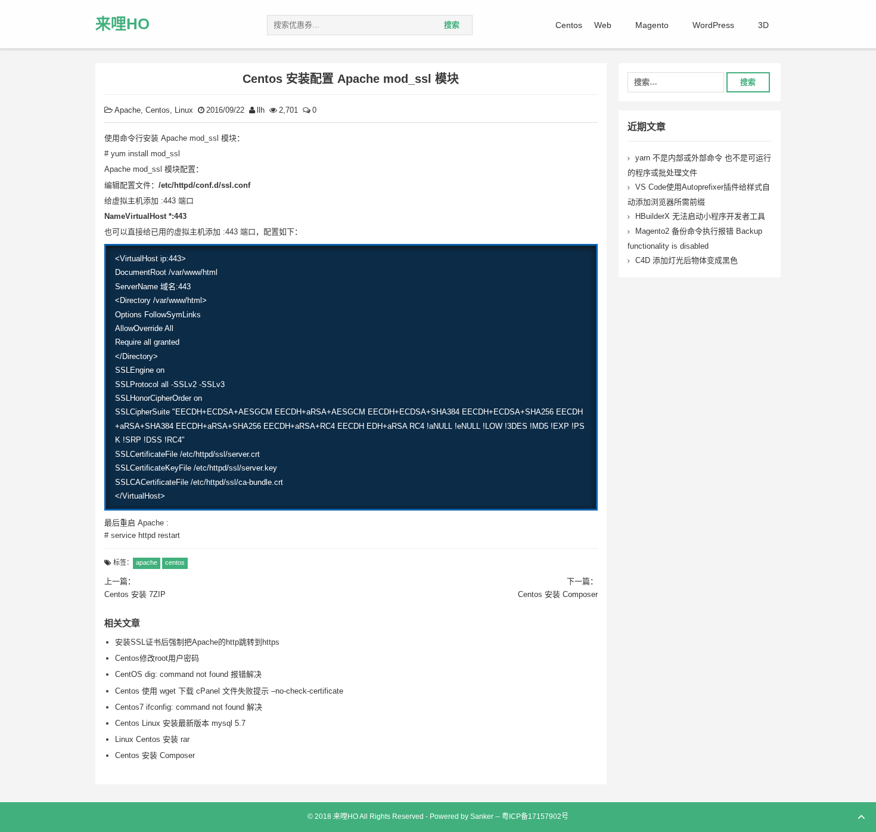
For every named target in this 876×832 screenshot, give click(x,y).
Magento (652, 25)
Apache (127, 110)
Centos (568, 25)
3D (763, 25)
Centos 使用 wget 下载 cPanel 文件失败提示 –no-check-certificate (229, 690)
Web (602, 25)
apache (146, 562)
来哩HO (122, 24)
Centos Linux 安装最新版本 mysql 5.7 (180, 723)
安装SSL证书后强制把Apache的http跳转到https (197, 642)
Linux (184, 110)
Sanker (481, 816)
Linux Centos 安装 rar (152, 739)
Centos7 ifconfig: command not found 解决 (188, 707)
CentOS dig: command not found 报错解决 (188, 674)
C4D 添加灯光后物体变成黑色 (686, 260)
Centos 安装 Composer (155, 755)
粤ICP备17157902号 (535, 816)
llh (261, 110)
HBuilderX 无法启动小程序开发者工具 (700, 216)
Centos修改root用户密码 (157, 658)
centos (175, 562)
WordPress (713, 25)
